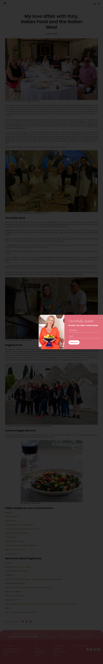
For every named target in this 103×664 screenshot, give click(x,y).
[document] (51, 332)
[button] (100, 318)
